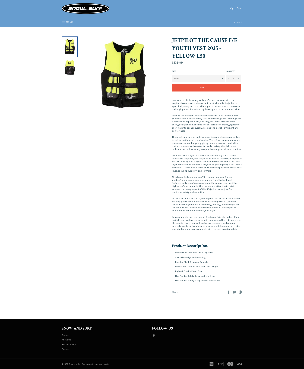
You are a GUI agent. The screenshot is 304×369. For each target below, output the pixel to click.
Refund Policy (69, 344)
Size (174, 71)
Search (65, 335)
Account (238, 22)
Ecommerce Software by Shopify (95, 364)
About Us (66, 339)
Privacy (65, 349)
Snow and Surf (75, 364)
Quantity (230, 71)
